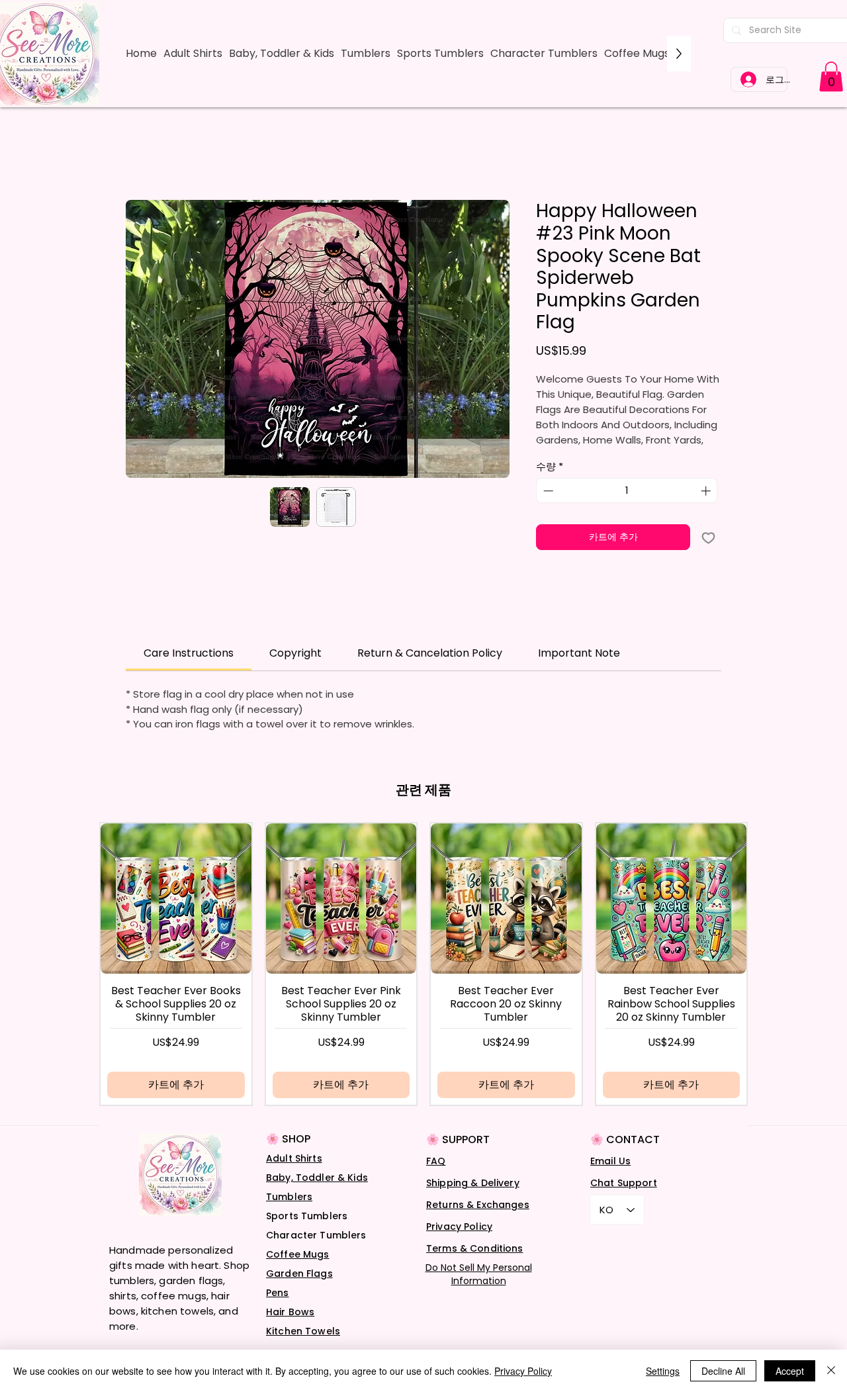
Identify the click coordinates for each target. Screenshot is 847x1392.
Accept (790, 1370)
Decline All (723, 1370)
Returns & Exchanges (477, 1204)
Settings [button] (663, 1370)
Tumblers (289, 1196)
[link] (831, 76)
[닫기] (831, 1370)
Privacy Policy (459, 1226)
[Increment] (707, 491)
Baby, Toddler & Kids (317, 1177)
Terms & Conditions (474, 1248)
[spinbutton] (627, 491)
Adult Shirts (294, 1158)
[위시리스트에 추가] (708, 537)
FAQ (435, 1161)
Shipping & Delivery (472, 1182)
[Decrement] (547, 491)
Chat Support (623, 1182)
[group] (423, 964)
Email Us (610, 1161)
